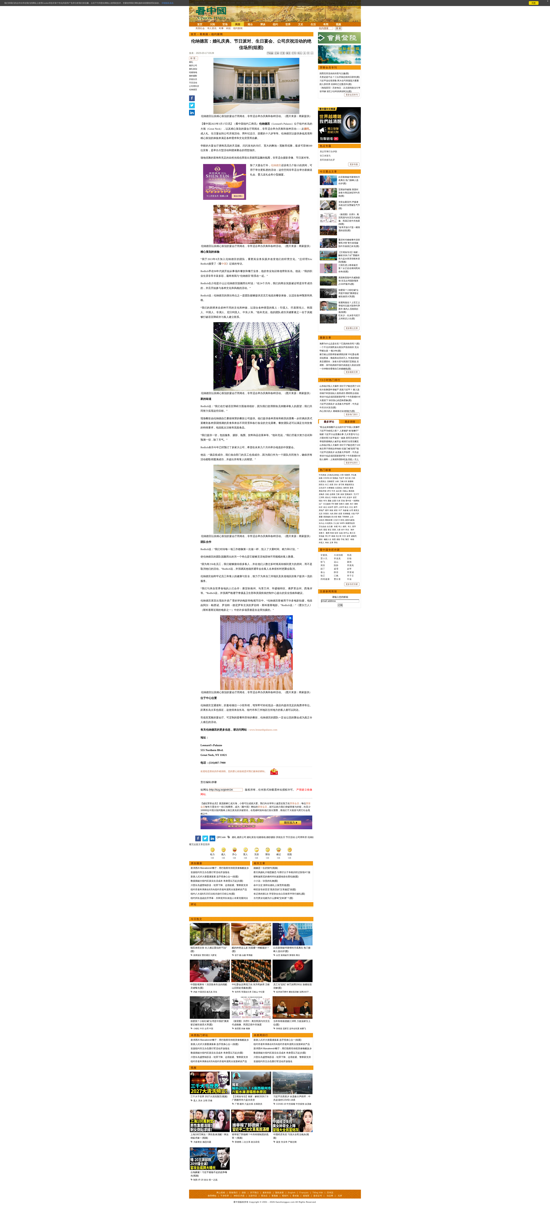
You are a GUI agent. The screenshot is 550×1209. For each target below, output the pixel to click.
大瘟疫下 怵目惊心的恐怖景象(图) (336, 400)
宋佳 (215, 992)
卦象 (243, 1028)
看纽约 (285, 1196)
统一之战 (213, 1179)
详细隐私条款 (168, 3)
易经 (321, 539)
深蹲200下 (304, 992)
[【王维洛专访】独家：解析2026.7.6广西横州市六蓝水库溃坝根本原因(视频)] (251, 1073)
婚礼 (191, 62)
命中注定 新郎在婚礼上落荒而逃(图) (272, 885)
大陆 (212, 24)
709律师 (345, 517)
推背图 (238, 1028)
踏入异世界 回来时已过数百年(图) (336, 84)
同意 (534, 3)
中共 (202, 1028)
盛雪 (336, 569)
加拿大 (342, 504)
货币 (336, 507)
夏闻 (349, 562)
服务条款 (267, 1192)
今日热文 (196, 919)
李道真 (337, 558)
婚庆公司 (193, 65)
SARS (342, 523)
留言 (288, 53)
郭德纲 (238, 1142)
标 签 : (193, 58)
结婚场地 (193, 72)
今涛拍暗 (338, 555)
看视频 (275, 1196)
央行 (351, 504)
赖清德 (351, 491)
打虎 (338, 501)
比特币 (330, 507)
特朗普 (347, 475)
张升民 (238, 992)
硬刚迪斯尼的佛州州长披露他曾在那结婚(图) (276, 876)
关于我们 (254, 1192)
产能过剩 (292, 1142)
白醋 (244, 955)
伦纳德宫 (193, 89)
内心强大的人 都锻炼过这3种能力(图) (337, 411)
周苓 (323, 565)
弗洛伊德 (322, 491)
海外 (352, 530)
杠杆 (321, 507)
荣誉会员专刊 (328, 67)
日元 (351, 507)
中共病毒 (291, 1104)
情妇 (321, 501)
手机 (343, 539)
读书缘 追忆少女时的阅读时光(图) (336, 91)
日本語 (330, 1192)
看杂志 (264, 1196)
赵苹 (349, 569)
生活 (313, 24)
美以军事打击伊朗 (328, 151)
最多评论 (329, 421)
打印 (294, 53)
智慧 (334, 539)
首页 (199, 24)
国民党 (346, 488)
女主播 (330, 526)
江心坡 (336, 523)
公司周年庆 (194, 86)
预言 (347, 539)
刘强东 (326, 514)
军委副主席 (246, 992)
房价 (336, 514)
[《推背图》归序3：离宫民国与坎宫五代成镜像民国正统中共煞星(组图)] (251, 998)
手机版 (270, 53)
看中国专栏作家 (330, 549)
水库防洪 (258, 1104)
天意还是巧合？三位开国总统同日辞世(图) (340, 77)
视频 (338, 24)
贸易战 (335, 478)
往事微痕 (330, 488)
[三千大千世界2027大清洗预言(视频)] (210, 1073)
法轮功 (321, 520)
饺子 (237, 955)
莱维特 (292, 955)
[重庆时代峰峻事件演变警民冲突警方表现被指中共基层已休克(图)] (328, 240)
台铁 (337, 481)
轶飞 (323, 562)
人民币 (341, 507)
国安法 (321, 484)
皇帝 (348, 536)
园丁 (323, 569)
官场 (225, 24)
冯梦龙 (214, 955)
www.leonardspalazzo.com (263, 729)
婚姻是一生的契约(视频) (266, 868)
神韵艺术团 (239, 1196)
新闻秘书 (285, 955)
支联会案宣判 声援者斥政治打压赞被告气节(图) (349, 205)
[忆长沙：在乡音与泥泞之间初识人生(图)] (328, 315)
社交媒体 (327, 504)
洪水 (200, 1100)
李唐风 (350, 565)
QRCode (221, 837)
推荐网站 (212, 1196)
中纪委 (262, 992)
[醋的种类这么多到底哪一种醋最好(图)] (251, 924)
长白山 (321, 523)
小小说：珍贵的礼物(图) (266, 881)
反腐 (334, 501)
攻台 (206, 1179)
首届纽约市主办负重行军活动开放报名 (210, 872)
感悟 (338, 539)
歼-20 (200, 1179)
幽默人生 (327, 539)
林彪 (333, 536)
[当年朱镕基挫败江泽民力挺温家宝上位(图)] (293, 998)
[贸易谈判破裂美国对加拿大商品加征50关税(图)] (328, 189)
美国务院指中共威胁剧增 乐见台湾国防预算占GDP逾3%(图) (349, 280)
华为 (325, 501)
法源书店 (253, 1196)
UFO (329, 491)
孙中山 (346, 533)
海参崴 (345, 510)
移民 (344, 526)
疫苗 (331, 484)
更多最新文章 (352, 372)
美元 (325, 507)
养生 (336, 542)
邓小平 (328, 536)
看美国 (204, 34)
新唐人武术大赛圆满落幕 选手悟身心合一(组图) (214, 876)
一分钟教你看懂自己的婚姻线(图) (335, 368)
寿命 (327, 542)
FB (332, 504)
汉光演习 (322, 488)
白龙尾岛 (329, 523)
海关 (321, 530)
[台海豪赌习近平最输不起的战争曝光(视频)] (210, 1149)
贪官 (355, 497)
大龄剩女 (197, 1142)
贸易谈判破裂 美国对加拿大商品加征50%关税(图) (349, 192)
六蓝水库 (248, 1104)
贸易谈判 (349, 494)
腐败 (329, 501)
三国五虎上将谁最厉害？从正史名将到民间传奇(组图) (349, 268)
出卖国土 (322, 481)
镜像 (248, 1028)
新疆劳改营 (350, 523)
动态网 (330, 1196)
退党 (351, 488)
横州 (242, 1104)
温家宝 (286, 1028)
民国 (332, 533)
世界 (288, 24)
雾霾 (321, 517)
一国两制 (355, 501)
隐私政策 (279, 1192)
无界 (340, 1196)
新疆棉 (350, 481)
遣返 (325, 530)
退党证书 (317, 1196)
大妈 (331, 514)
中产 (340, 510)
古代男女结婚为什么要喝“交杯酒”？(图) (273, 898)
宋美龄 (321, 536)
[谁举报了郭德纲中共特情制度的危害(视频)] (251, 1111)
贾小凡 (324, 558)
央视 (336, 526)
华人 (340, 526)
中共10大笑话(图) (328, 407)
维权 (339, 517)
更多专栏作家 (352, 584)
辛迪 (349, 579)
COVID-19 (281, 1104)
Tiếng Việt (318, 1192)
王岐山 (255, 992)
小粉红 (196, 1028)
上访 (351, 517)
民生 (347, 530)
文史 (300, 24)
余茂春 (308, 1104)
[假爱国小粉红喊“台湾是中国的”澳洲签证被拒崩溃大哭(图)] (210, 998)
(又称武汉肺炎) (333, 475)
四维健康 (325, 579)
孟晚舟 (321, 494)
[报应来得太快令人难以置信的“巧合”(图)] (210, 924)
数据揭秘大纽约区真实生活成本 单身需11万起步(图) (217, 881)
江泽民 (321, 497)
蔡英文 (356, 510)
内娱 (195, 992)
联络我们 (233, 1192)
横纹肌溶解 (294, 992)
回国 (334, 530)
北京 (321, 514)
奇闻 (325, 24)
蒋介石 (353, 533)
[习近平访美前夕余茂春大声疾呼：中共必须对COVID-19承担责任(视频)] (293, 1073)
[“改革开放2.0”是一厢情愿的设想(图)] (328, 227)
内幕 (339, 497)
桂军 (336, 533)
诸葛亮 (354, 536)
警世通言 (206, 955)
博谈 (262, 24)
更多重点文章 (352, 328)
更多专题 (354, 164)
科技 (228, 28)
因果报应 (197, 955)
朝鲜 (336, 504)
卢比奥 (353, 475)
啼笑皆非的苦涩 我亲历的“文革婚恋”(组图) (275, 889)
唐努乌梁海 (349, 520)
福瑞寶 (306, 1196)
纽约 (275, 24)
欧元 (346, 507)
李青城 (350, 572)
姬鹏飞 (303, 1028)
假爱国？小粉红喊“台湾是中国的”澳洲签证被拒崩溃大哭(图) (348, 293)
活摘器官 (330, 481)
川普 (342, 475)
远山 (336, 562)
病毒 (321, 478)
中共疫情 (300, 1104)
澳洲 (327, 533)
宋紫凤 (324, 555)
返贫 (278, 1142)
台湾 (207, 1028)
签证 (329, 530)
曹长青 (337, 579)
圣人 (195, 1100)
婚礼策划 (193, 69)
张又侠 (348, 478)
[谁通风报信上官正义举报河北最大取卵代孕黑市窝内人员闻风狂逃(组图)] (328, 302)
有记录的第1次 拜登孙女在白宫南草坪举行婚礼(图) (279, 894)
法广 (321, 504)
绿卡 (343, 530)
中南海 (334, 497)
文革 (331, 542)
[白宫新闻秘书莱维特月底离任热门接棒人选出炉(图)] (293, 924)
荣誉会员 (294, 803)
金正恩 (339, 491)
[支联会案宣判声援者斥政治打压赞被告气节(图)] (328, 202)
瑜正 (323, 575)
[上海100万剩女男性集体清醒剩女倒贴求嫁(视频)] (210, 1111)
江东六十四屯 (338, 520)
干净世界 (224, 1196)
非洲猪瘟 (346, 514)
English (291, 1192)
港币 (355, 507)
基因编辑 (327, 517)
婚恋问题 (207, 1142)
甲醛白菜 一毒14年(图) (330, 351)
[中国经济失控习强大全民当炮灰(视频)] (293, 1111)
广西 (237, 1104)
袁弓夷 (341, 484)
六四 (353, 478)
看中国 (213, 13)
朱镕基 (279, 1028)
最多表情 (350, 421)
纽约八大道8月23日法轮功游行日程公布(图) (213, 894)
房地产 (321, 510)
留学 (354, 526)
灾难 (210, 1100)
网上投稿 (221, 1192)
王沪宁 (356, 494)
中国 (224, 263)
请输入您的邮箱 (340, 597)
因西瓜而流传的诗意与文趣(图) (334, 73)
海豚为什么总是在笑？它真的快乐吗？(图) (340, 343)
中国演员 (202, 992)
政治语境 (255, 1142)
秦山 (323, 572)
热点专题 (325, 146)
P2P (357, 514)
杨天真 (210, 992)
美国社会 (200, 28)
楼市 (327, 510)
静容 (336, 572)
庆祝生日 (193, 79)
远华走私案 (294, 1028)
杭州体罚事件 (282, 992)
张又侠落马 (325, 155)
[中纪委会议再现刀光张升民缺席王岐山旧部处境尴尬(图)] (251, 961)
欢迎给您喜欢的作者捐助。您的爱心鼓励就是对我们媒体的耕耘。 (234, 771)
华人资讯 (211, 28)
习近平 (341, 478)
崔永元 (328, 497)
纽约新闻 (237, 28)
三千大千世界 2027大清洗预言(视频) (208, 1096)
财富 (336, 510)
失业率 (284, 1142)
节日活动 (193, 83)
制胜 (195, 1179)
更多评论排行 (352, 463)
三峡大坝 (343, 481)
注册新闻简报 (328, 591)
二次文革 (246, 1142)
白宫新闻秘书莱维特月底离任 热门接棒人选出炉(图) (349, 180)
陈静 (336, 565)
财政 (331, 510)
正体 (277, 53)
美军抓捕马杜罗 (327, 160)
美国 (237, 24)
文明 (205, 1100)
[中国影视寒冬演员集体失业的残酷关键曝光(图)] (210, 961)
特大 (300, 53)
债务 (356, 504)
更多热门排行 (352, 414)
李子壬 (350, 575)
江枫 (336, 575)
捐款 (244, 1192)
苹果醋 (249, 955)
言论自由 (322, 526)
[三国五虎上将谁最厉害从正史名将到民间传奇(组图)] (328, 265)
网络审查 (329, 520)
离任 (298, 955)
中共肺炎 (322, 475)
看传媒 (295, 1196)
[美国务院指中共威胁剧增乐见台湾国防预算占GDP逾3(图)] (328, 277)
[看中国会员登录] (339, 38)
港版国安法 (349, 484)
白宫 (278, 955)
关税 (327, 494)
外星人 (321, 542)
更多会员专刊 (352, 95)
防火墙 (334, 517)
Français (304, 1192)
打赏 (283, 53)
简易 (349, 555)
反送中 (349, 497)
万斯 (338, 494)
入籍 (338, 530)
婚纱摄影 (193, 76)
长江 (327, 484)
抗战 (341, 533)
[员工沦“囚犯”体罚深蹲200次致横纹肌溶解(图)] (293, 961)
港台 (250, 24)
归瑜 (349, 558)
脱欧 (347, 504)
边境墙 (332, 494)
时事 (221, 28)
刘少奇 (338, 536)
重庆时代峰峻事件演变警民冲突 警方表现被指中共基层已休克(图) (349, 243)
